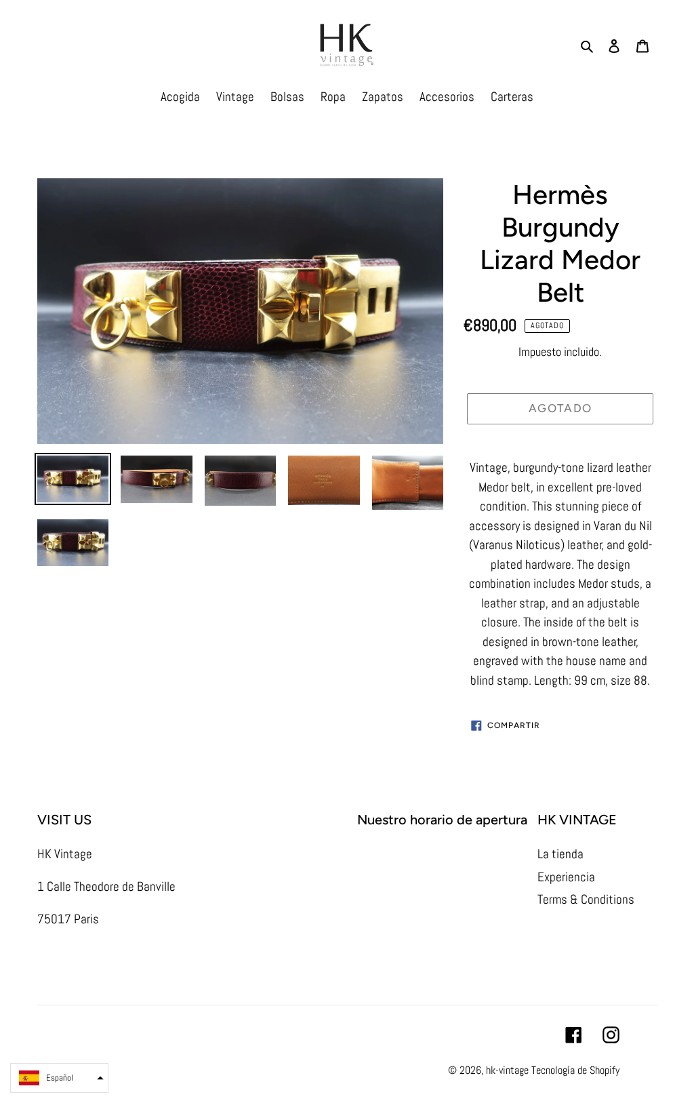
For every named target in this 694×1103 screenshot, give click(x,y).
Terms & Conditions (585, 899)
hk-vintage (507, 1070)
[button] (59, 1078)
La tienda (560, 853)
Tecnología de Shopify (575, 1070)
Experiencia (566, 876)
